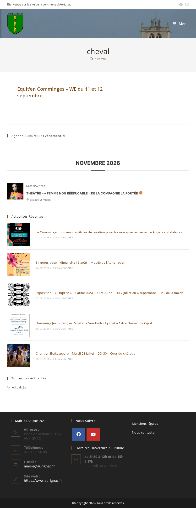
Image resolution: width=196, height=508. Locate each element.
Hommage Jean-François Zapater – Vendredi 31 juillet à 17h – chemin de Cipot (94, 323)
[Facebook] (78, 434)
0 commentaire (63, 237)
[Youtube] (93, 434)
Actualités (19, 387)
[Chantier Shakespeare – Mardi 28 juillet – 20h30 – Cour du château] (18, 355)
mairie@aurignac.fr (39, 466)
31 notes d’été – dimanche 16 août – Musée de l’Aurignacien (80, 262)
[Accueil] (91, 59)
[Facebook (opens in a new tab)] (181, 4)
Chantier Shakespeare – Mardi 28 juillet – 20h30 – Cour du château (85, 353)
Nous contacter (144, 432)
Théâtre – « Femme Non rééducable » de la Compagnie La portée (82, 193)
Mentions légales (145, 423)
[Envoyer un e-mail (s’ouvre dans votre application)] (186, 4)
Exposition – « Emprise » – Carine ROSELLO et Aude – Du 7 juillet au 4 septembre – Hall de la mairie (110, 293)
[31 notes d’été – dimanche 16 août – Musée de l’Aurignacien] (18, 264)
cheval (101, 59)
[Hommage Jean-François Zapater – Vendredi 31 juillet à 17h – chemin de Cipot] (18, 325)
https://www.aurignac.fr (43, 480)
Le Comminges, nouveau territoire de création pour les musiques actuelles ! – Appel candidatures (109, 232)
